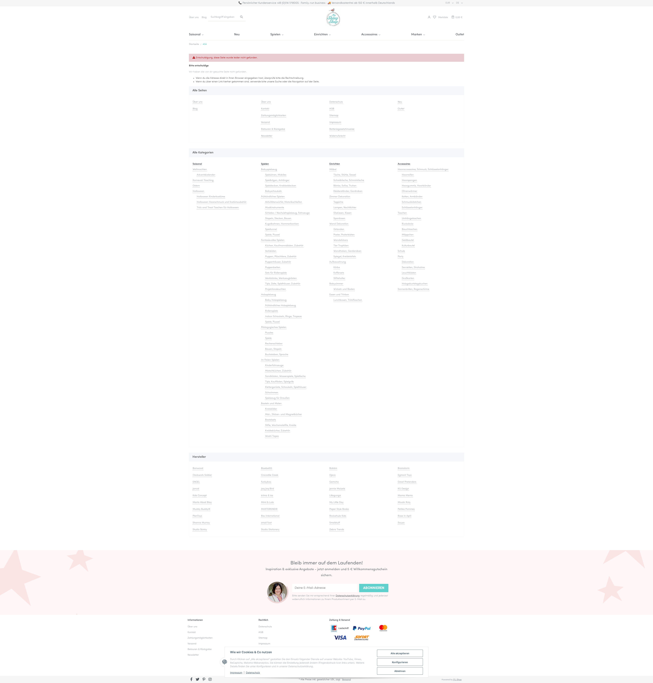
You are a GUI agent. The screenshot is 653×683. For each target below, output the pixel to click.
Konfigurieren (400, 662)
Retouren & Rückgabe (273, 129)
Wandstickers (340, 240)
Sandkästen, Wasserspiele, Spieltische (285, 376)
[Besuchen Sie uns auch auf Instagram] (210, 680)
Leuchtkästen (409, 273)
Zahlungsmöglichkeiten (273, 115)
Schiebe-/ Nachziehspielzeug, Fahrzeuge (287, 213)
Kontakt (265, 109)
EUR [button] (448, 3)
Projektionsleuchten (275, 289)
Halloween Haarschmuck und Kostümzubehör (221, 202)
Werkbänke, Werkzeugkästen (281, 278)
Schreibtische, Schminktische (348, 180)
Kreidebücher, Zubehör (277, 431)
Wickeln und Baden (344, 289)
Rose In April (404, 516)
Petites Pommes (406, 509)
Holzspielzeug (268, 294)
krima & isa (267, 495)
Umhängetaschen (411, 218)
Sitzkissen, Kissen (342, 213)
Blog (204, 17)
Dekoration (408, 262)
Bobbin (333, 468)
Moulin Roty (404, 502)
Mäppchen (408, 235)
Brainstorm (403, 468)
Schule (401, 251)
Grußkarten (408, 278)
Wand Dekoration (338, 224)
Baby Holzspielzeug (276, 300)
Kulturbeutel (408, 245)
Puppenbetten (272, 267)
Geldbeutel (408, 240)
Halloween (198, 191)
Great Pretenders (407, 482)
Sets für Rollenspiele (276, 273)
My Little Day (336, 502)
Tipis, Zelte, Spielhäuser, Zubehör (282, 284)
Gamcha (334, 482)
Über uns (194, 17)
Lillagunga (335, 495)
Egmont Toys (405, 475)
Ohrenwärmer (409, 191)
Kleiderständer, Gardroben (347, 191)
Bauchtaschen (409, 229)
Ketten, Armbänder (412, 196)
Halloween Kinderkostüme (211, 196)
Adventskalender (206, 175)
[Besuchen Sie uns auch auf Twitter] (197, 680)
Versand (265, 122)
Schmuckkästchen (411, 202)
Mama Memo (405, 495)
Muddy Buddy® (201, 509)
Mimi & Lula (267, 502)
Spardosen (339, 218)
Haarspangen (409, 180)
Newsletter (266, 136)
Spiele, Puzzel (272, 235)
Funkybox (266, 482)
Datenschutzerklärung (348, 596)
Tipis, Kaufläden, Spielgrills (279, 382)
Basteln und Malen (271, 403)
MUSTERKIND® (269, 509)
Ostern (196, 186)
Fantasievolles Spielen (272, 240)
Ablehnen (400, 671)
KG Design (403, 489)
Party (400, 256)
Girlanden (338, 229)
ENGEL (196, 482)
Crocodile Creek (269, 475)
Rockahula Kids (337, 516)
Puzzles (269, 333)
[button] (428, 17)
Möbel (332, 169)
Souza (401, 523)
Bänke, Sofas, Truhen (344, 186)
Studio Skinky (200, 529)
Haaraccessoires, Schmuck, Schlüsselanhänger (423, 169)
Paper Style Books (339, 509)
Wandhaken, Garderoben (347, 251)
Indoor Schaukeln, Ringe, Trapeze (283, 316)
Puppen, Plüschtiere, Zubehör (280, 256)
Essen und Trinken (339, 294)
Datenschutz (253, 672)
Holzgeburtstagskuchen (415, 284)
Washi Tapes (272, 436)
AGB (331, 109)
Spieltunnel (271, 229)
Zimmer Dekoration (339, 196)
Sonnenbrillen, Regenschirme (413, 289)
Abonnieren (373, 588)
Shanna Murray (201, 523)
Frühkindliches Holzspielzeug (280, 305)
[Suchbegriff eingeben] (241, 17)
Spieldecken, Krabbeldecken (280, 186)
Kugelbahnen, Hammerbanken (282, 224)
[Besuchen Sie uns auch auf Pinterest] (203, 680)
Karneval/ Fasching (203, 180)
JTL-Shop (457, 680)
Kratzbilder (271, 409)
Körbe (336, 267)
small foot (266, 523)
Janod (196, 489)
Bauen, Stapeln (273, 349)
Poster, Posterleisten (344, 235)
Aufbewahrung (337, 262)
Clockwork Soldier (202, 475)
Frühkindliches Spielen (273, 196)
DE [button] (458, 3)
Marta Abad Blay (202, 502)
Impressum (236, 672)
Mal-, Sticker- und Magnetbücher (283, 414)
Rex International (270, 516)
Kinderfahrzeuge (274, 365)
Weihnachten (200, 169)
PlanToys (197, 516)
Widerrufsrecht (337, 136)
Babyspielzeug (269, 169)
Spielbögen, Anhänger (277, 180)
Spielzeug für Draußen (277, 398)
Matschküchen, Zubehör (278, 371)
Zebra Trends (336, 529)
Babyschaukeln (273, 191)
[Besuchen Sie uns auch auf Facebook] (191, 680)
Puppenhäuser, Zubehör (278, 262)
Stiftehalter (339, 278)
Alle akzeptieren (400, 653)
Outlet (460, 34)
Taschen (402, 213)
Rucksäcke (407, 224)
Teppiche (338, 202)
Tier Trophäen (341, 245)
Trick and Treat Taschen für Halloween (218, 207)
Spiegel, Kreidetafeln (344, 256)
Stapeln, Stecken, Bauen (278, 218)
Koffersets (338, 273)
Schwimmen (271, 392)
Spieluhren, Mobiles (275, 175)
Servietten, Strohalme (413, 267)
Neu (237, 34)
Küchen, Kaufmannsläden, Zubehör (284, 245)
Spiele (268, 338)
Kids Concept (200, 495)
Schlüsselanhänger (412, 207)
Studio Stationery (270, 529)
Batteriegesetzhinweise (341, 129)
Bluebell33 (266, 468)
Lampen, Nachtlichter (344, 207)
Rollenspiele (271, 311)
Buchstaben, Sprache (276, 354)
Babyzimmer (336, 284)
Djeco (332, 475)
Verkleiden (270, 251)
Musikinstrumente (274, 207)
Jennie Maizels (337, 489)
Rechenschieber (273, 343)
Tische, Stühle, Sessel (344, 175)
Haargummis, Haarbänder (416, 186)
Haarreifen (408, 175)
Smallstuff (334, 523)
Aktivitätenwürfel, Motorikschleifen (283, 202)
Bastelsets (270, 420)
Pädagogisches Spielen (273, 327)
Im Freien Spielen (270, 360)
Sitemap (333, 115)
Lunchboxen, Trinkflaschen (347, 300)
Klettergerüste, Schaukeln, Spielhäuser (285, 387)
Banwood (198, 468)
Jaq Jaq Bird (267, 489)
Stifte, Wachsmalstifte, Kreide (280, 425)
